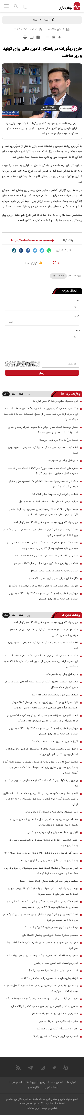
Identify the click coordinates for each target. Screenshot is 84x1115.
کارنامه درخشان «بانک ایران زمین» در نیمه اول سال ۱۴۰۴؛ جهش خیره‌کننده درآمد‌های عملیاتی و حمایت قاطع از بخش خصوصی (44, 705)
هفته (21, 394)
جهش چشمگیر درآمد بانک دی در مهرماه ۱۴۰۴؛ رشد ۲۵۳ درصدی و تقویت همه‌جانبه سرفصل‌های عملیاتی (43, 596)
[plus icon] (59, 37)
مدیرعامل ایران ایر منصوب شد (62, 460)
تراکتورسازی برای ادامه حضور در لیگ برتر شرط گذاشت (49, 978)
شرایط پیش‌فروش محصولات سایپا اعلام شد (55, 494)
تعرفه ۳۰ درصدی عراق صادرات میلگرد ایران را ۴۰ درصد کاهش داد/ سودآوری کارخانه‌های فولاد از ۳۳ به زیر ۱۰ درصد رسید (42, 545)
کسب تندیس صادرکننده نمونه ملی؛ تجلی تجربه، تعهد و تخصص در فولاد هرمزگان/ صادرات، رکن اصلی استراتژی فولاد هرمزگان (42, 718)
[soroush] (14, 250)
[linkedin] (21, 250)
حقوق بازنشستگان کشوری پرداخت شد (57, 1029)
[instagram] (42, 1067)
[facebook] (28, 250)
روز (29, 394)
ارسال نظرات (69, 290)
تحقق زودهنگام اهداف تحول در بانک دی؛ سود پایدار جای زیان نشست (41, 955)
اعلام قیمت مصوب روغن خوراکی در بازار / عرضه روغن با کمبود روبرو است (43, 450)
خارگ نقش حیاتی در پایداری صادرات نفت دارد (53, 578)
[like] (54, 262)
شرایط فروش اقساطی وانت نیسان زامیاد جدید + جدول (48, 501)
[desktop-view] (26, 6)
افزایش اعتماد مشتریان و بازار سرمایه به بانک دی (52, 832)
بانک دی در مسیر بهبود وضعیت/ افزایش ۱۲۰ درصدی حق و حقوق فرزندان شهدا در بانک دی (43, 484)
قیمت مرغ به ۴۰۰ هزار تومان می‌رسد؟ (58, 440)
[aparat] (65, 1067)
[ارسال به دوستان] (31, 37)
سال (6, 394)
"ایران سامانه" (33, 1108)
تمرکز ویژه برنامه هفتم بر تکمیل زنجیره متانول (54, 571)
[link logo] (70, 6)
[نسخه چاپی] (25, 37)
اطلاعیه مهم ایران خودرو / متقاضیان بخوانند (55, 1036)
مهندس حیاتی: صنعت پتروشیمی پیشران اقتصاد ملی (50, 935)
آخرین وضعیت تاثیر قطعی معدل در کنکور (56, 963)
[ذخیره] (38, 37)
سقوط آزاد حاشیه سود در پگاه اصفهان (58, 1021)
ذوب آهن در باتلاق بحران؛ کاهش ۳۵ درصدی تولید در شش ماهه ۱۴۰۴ (41, 853)
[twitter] (35, 250)
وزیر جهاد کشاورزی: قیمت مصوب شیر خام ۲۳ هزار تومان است (45, 522)
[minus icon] (47, 37)
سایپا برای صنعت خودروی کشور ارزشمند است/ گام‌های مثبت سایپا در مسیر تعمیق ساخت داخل (41, 685)
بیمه (46, 20)
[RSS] (18, 1067)
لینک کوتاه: (67, 240)
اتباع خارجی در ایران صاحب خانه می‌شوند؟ (55, 741)
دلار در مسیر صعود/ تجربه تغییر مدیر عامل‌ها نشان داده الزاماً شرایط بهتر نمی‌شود (40, 945)
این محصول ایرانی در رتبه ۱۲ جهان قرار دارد (55, 401)
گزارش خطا (31, 263)
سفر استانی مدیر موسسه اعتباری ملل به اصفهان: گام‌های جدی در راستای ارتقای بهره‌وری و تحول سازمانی (44, 822)
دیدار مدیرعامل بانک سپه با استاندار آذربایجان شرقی (51, 812)
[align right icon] (53, 37)
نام (77, 301)
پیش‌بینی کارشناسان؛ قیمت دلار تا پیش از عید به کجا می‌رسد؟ (45, 556)
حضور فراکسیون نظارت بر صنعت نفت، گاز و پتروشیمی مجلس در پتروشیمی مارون (43, 843)
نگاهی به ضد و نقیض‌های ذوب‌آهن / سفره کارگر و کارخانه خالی (44, 1006)
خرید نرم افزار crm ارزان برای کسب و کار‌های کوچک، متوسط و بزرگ (42, 998)
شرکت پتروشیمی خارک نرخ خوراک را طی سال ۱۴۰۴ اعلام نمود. (45, 563)
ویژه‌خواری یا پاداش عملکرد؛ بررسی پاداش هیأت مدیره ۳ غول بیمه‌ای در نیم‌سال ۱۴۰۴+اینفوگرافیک (40, 988)
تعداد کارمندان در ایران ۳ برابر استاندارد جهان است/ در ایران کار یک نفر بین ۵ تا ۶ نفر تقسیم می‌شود (40, 532)
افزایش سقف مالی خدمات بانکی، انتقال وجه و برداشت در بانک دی (43, 586)
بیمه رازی (58, 275)
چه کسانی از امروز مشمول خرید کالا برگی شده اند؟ (51, 927)
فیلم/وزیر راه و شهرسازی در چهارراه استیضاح (55, 1014)
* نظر (77, 331)
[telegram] (42, 250)
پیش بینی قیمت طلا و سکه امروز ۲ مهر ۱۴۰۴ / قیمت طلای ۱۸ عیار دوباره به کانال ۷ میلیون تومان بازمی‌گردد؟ (43, 471)
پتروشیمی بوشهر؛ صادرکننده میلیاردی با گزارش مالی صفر (49, 860)
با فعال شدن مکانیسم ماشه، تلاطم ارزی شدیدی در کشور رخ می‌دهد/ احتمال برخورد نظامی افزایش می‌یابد (42, 752)
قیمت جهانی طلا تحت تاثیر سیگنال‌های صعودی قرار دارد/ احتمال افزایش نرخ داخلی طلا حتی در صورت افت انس (43, 512)
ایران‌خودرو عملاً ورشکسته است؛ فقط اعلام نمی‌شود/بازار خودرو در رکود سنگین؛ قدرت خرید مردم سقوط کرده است (41, 871)
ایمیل (76, 316)
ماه (13, 394)
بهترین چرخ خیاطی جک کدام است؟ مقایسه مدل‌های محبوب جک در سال (41, 783)
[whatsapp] (48, 250)
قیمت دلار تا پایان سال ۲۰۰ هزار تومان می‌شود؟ (53, 970)
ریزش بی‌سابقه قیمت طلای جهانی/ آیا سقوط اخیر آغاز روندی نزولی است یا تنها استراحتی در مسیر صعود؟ (43, 430)
